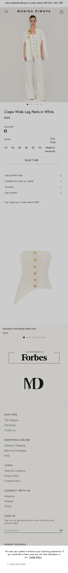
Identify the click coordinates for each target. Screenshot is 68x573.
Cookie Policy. (35, 557)
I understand (16, 564)
